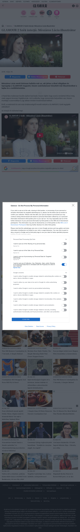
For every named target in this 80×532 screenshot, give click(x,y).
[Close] (74, 206)
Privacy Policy (51, 326)
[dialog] (40, 266)
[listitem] (40, 239)
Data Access (40, 326)
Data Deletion (29, 326)
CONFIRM (26, 319)
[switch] (64, 243)
